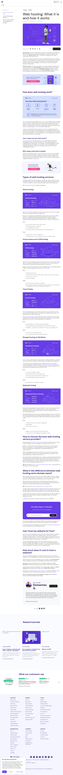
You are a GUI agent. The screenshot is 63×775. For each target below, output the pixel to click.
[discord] (52, 757)
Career (26, 734)
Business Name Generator (45, 715)
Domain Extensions (29, 713)
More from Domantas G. (32, 601)
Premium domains (29, 719)
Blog (26, 736)
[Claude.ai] (33, 49)
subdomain (57, 536)
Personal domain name (30, 717)
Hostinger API (43, 723)
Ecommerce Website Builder (46, 705)
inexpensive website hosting (48, 219)
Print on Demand (43, 711)
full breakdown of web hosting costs (38, 570)
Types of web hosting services (8, 16)
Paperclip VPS (13, 721)
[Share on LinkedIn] (44, 608)
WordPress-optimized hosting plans (50, 364)
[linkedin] (31, 757)
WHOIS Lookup (28, 707)
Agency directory (13, 740)
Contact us (42, 736)
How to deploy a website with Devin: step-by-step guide (11, 649)
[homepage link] (2, 2)
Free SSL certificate (29, 709)
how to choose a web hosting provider (42, 464)
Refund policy (29, 759)
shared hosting (28, 212)
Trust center (12, 748)
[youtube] (43, 757)
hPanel (32, 453)
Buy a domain (28, 701)
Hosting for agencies (14, 713)
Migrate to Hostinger (44, 721)
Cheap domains (28, 703)
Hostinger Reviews (14, 732)
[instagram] (37, 757)
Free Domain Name (29, 705)
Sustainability (28, 740)
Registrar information (44, 759)
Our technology (28, 732)
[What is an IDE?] (51, 637)
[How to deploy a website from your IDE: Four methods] (31, 637)
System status (13, 746)
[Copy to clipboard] (37, 608)
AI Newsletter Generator (45, 717)
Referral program (13, 738)
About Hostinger (28, 730)
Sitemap (12, 750)
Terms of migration (14, 744)
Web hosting (26, 121)
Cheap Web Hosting (14, 725)
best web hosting (38, 442)
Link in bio (42, 713)
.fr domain (27, 715)
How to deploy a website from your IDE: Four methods (31, 649)
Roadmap (12, 742)
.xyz (32, 491)
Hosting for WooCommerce (16, 711)
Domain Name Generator (45, 709)
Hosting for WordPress (14, 701)
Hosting (30, 10)
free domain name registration (53, 525)
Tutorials (25, 10)
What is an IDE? (46, 649)
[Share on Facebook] (42, 608)
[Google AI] (35, 49)
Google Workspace (14, 723)
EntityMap (12, 752)
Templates (42, 707)
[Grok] (37, 49)
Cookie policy (18, 768)
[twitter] (40, 757)
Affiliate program (13, 734)
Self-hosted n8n (13, 705)
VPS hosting (46, 268)
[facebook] (34, 757)
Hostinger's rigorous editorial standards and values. (40, 575)
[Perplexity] (39, 49)
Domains (27, 699)
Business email (13, 707)
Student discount (28, 738)
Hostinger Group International (28, 743)
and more (33, 762)
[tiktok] (49, 757)
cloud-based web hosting (32, 316)
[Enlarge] (59, 98)
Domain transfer (28, 711)
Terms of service (36, 759)
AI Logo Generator (44, 719)
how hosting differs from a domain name (42, 486)
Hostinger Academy (44, 734)
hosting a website (46, 157)
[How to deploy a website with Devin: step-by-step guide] (12, 637)
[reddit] (46, 757)
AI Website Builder (44, 703)
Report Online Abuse (44, 738)
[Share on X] (39, 608)
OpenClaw (12, 719)
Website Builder (43, 701)
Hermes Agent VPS (14, 717)
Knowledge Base (43, 732)
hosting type (26, 182)
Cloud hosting (13, 709)
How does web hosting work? (8, 13)
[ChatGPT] (30, 49)
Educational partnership (15, 736)
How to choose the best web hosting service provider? (8, 21)
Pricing (11, 730)
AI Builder (42, 699)
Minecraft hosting (13, 715)
